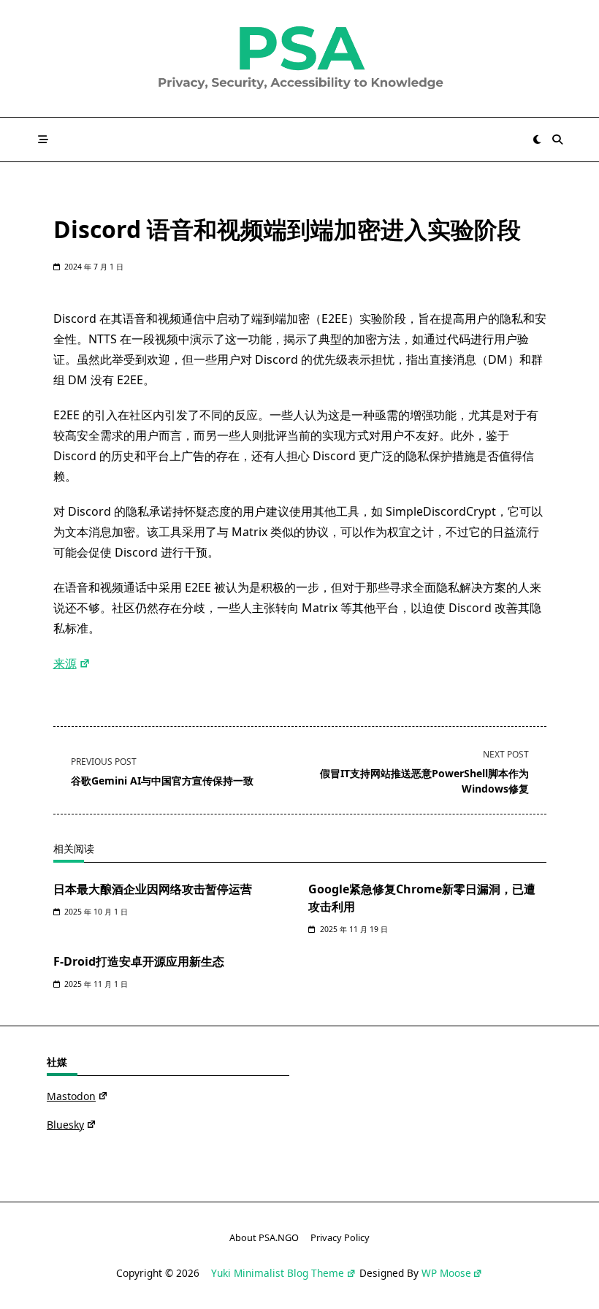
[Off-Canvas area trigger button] (43, 139)
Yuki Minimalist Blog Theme (277, 1273)
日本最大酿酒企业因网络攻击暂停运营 (152, 889)
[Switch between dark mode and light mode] (537, 139)
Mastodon (71, 1096)
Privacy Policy (340, 1238)
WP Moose (446, 1273)
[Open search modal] (557, 139)
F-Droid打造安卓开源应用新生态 (138, 961)
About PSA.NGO (264, 1238)
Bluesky (65, 1124)
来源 (65, 663)
